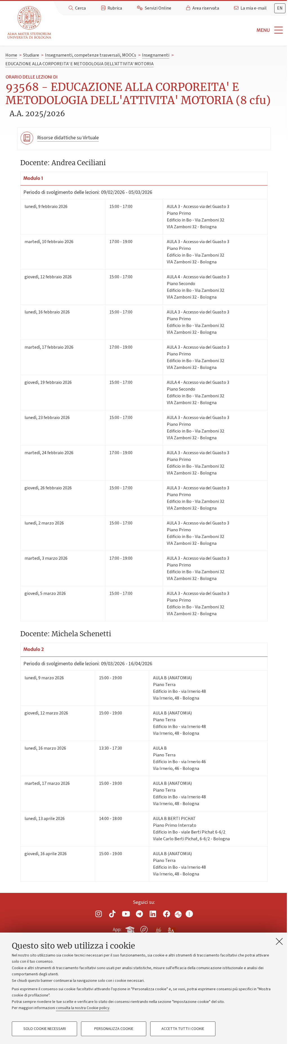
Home (11, 55)
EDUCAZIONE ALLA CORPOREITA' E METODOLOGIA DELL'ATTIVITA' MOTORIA (79, 64)
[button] (170, 30)
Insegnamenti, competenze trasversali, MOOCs (90, 55)
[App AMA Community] (171, 929)
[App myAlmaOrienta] (144, 929)
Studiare (31, 55)
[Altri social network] (189, 914)
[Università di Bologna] (29, 23)
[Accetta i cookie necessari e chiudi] (279, 941)
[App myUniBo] (130, 929)
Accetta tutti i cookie (182, 1029)
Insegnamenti (155, 55)
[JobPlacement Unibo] (158, 928)
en (280, 8)
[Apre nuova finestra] (99, 914)
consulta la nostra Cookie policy (82, 1008)
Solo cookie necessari (44, 1029)
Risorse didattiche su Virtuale (68, 137)
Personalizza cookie (113, 1029)
